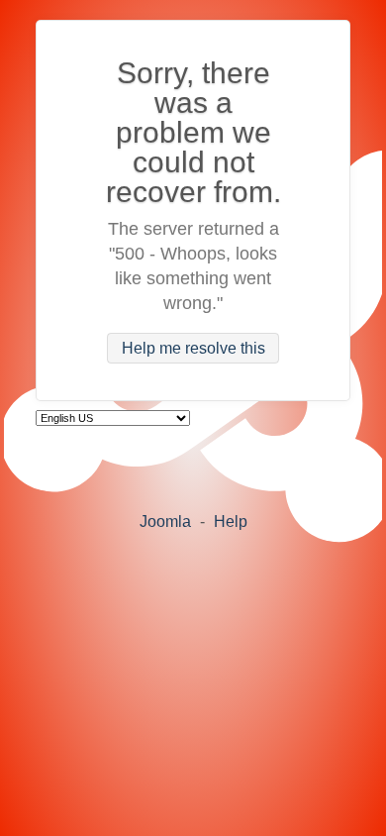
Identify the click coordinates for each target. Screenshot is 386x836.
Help (230, 521)
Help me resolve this (193, 348)
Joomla (165, 521)
